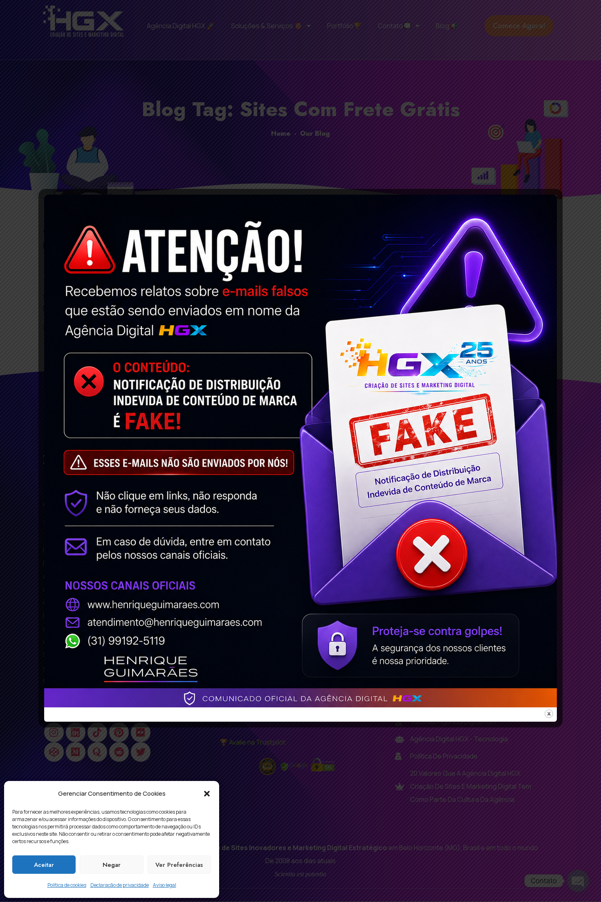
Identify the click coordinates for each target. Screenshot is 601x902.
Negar (112, 864)
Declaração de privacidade (119, 885)
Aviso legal (164, 885)
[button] (207, 794)
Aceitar (44, 864)
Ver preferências (179, 864)
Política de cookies (66, 885)
